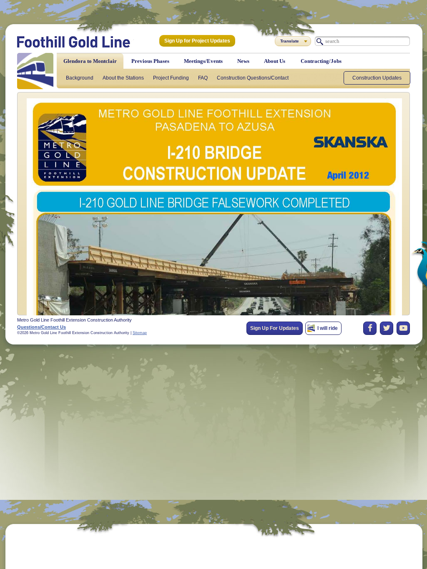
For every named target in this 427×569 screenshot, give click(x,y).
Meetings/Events (203, 61)
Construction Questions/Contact (253, 78)
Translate (289, 41)
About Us (274, 61)
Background (79, 78)
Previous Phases (150, 61)
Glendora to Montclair (90, 61)
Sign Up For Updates (274, 328)
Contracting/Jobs (321, 61)
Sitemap (140, 333)
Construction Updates (377, 78)
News (243, 61)
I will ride (327, 328)
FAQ (203, 78)
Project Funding (171, 78)
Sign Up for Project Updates (197, 41)
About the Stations (123, 78)
